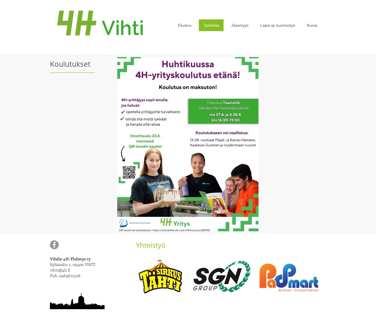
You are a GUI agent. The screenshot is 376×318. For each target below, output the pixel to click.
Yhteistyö (151, 245)
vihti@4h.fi (60, 270)
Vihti (123, 28)
